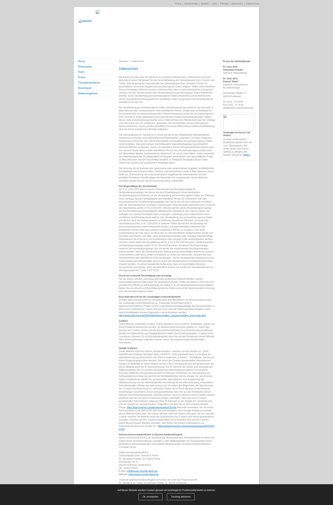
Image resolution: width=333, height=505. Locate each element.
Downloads (84, 87)
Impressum (237, 3)
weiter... (247, 155)
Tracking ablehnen (181, 496)
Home (178, 3)
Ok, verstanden (150, 496)
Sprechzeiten (191, 3)
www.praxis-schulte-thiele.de (144, 474)
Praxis (81, 77)
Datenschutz (252, 3)
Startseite (123, 61)
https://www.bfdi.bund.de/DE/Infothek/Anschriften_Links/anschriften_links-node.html (162, 315)
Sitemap (224, 3)
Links (214, 3)
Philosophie (85, 66)
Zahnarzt (227, 73)
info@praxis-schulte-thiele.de (142, 471)
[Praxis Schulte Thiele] (85, 21)
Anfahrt (205, 3)
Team (81, 71)
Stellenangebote (88, 93)
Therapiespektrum (89, 82)
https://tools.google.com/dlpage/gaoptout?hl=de (152, 407)
